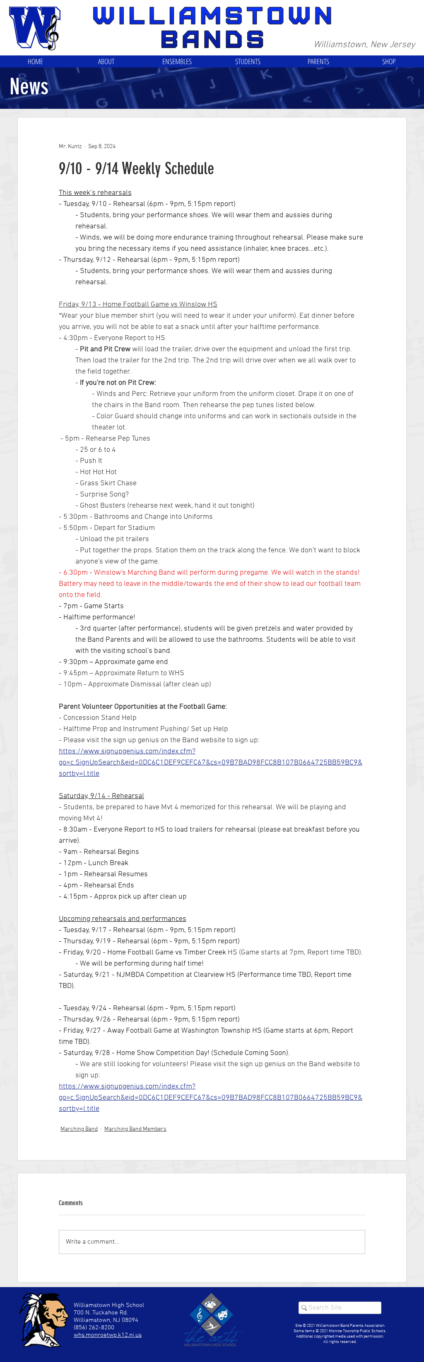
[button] (106, 61)
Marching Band (79, 1129)
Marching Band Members (135, 1129)
